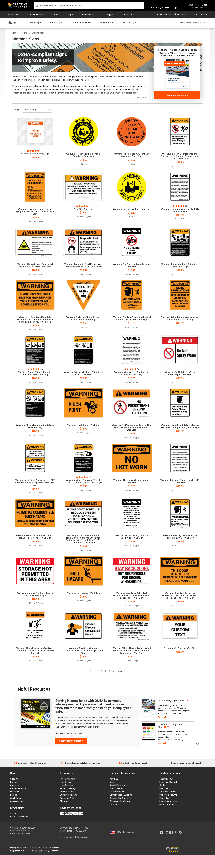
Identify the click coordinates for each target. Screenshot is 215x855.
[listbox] (37, 110)
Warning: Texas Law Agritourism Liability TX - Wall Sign (131, 536)
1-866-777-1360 (196, 4)
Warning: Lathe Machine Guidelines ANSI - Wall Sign (179, 265)
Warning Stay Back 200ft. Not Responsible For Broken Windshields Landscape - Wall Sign (132, 595)
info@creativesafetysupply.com (74, 837)
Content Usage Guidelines (121, 795)
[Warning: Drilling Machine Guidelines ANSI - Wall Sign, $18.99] (83, 350)
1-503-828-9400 (80, 831)
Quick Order (181, 14)
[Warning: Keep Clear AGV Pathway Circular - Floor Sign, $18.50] (132, 131)
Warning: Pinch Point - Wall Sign (83, 425)
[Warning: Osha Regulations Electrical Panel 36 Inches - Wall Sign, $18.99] (180, 295)
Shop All (14, 779)
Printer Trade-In (166, 804)
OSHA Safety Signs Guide (171, 700)
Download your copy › (177, 95)
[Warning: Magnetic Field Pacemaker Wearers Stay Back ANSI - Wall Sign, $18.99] (83, 242)
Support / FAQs (166, 779)
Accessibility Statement (121, 798)
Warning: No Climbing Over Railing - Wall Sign (131, 265)
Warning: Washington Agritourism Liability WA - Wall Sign (131, 373)
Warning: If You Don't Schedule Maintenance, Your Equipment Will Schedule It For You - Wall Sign (35, 319)
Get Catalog (156, 7)
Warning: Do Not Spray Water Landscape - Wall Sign (180, 373)
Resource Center (67, 779)
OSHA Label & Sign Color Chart (170, 725)
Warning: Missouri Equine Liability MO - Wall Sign (179, 481)
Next (120, 671)
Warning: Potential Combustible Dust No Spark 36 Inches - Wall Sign (35, 536)
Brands (13, 795)
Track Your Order (167, 791)
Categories (15, 785)
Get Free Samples (171, 7)
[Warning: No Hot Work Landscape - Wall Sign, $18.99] (132, 458)
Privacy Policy (15, 848)
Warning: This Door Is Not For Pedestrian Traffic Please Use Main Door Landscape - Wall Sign (180, 595)
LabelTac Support (168, 782)
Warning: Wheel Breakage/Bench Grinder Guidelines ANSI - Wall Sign (83, 481)
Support (110, 14)
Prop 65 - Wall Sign (83, 209)
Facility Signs (107, 22)
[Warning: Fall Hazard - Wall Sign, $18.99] (83, 571)
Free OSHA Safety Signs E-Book (177, 49)
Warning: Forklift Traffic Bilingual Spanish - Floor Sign (83, 155)
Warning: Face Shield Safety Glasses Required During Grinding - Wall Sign (180, 426)
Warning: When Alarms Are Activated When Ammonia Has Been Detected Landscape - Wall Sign (132, 650)
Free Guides (65, 782)
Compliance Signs (81, 22)
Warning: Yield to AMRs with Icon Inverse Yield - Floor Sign (83, 318)
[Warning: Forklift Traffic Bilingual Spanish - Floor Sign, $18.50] (83, 131)
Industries (14, 791)
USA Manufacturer (126, 832)
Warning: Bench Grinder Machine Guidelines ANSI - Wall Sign (35, 373)
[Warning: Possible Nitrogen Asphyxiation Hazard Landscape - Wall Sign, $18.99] (83, 626)
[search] (89, 5)
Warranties (164, 798)
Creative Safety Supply (34, 851)
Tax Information (117, 791)
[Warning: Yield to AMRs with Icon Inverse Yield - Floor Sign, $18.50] (83, 295)
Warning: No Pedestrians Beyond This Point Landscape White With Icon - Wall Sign (131, 427)
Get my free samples (70, 740)
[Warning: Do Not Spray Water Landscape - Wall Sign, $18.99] (180, 350)
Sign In (194, 14)
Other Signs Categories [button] (191, 23)
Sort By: (16, 109)
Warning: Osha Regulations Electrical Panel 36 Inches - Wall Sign (180, 318)
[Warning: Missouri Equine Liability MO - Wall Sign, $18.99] (180, 458)
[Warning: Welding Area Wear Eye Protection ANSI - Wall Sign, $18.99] (180, 513)
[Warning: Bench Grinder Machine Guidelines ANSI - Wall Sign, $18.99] (35, 350)
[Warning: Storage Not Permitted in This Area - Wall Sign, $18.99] (35, 571)
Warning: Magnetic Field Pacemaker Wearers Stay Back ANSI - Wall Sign (83, 265)
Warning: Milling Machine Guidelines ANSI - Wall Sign (35, 426)
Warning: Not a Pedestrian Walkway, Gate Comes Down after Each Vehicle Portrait (35, 650)
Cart (205, 14)
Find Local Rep (165, 14)
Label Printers (36, 14)
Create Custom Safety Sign (35, 154)
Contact (163, 785)
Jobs (112, 782)
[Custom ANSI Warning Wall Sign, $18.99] (180, 626)
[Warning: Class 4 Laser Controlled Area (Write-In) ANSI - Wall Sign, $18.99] (35, 242)
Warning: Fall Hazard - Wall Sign (83, 593)
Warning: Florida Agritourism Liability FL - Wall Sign (180, 210)
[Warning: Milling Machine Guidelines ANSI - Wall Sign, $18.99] (35, 403)
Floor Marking (14, 14)
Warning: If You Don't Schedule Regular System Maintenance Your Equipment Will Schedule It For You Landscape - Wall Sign (83, 539)
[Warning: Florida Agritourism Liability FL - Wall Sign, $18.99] (180, 187)
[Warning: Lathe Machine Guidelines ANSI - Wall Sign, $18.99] (180, 242)
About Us (127, 14)
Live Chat (163, 788)
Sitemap (64, 801)
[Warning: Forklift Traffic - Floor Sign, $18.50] (132, 187)
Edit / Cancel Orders (19, 816)
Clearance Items (17, 801)
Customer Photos (68, 798)
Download (162, 717)
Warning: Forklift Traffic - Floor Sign (131, 209)
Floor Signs (56, 22)
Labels (56, 14)
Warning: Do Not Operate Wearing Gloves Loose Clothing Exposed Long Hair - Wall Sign (180, 156)
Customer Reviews (68, 795)
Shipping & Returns (168, 795)
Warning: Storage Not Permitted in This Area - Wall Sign (35, 594)
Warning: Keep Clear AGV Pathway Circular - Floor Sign (131, 155)
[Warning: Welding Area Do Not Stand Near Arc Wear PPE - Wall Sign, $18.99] (132, 295)
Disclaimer (114, 804)
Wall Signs (35, 22)
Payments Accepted (168, 801)
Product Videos (67, 791)
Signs (70, 14)
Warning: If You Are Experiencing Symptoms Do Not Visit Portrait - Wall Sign (35, 211)
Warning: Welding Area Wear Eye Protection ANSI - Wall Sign (180, 536)
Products (14, 782)
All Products (88, 14)
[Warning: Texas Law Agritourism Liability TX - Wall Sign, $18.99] (132, 513)
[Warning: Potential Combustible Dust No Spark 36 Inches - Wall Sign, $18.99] (35, 513)
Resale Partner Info (119, 785)
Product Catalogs (68, 788)
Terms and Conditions (120, 801)
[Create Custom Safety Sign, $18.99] (35, 131)
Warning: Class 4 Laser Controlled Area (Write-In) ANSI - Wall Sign (35, 265)
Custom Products (18, 788)
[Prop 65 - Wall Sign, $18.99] (83, 187)
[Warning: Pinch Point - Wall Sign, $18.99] (83, 403)
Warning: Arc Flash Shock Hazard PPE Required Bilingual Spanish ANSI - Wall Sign (35, 482)
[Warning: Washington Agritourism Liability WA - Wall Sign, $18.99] (132, 350)
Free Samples (66, 785)
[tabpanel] (167, 709)
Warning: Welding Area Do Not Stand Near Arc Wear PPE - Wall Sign (132, 318)
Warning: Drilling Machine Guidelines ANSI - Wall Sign (83, 373)
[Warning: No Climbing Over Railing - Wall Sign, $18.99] (132, 242)
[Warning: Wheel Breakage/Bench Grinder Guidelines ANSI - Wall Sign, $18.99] (83, 458)
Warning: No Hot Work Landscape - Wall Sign (131, 481)
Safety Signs (130, 22)
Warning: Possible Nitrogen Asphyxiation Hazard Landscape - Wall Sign (83, 650)
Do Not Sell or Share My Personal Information (41, 848)
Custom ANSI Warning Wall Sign (180, 648)
